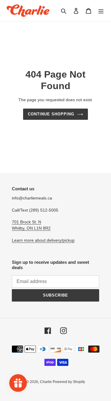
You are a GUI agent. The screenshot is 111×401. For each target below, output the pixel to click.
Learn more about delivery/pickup (43, 240)
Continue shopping (51, 114)
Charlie (46, 382)
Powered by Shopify (69, 382)
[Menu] (101, 10)
